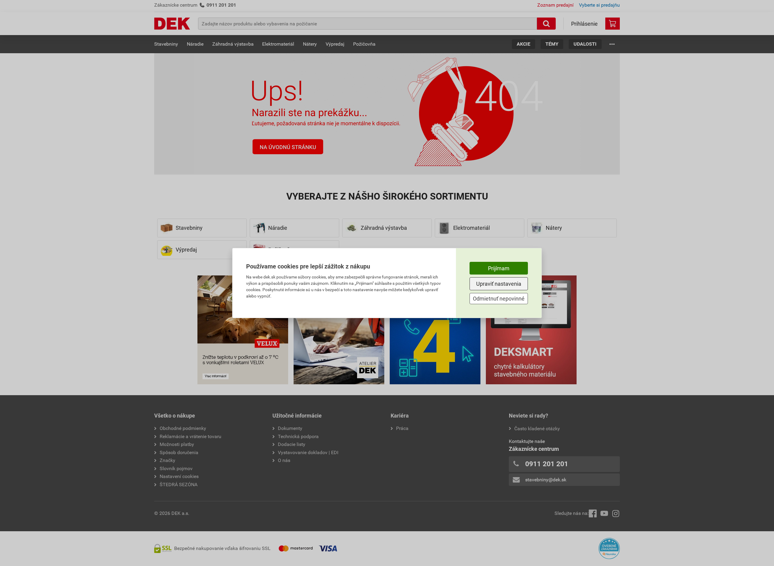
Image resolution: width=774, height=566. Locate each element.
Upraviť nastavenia (498, 284)
